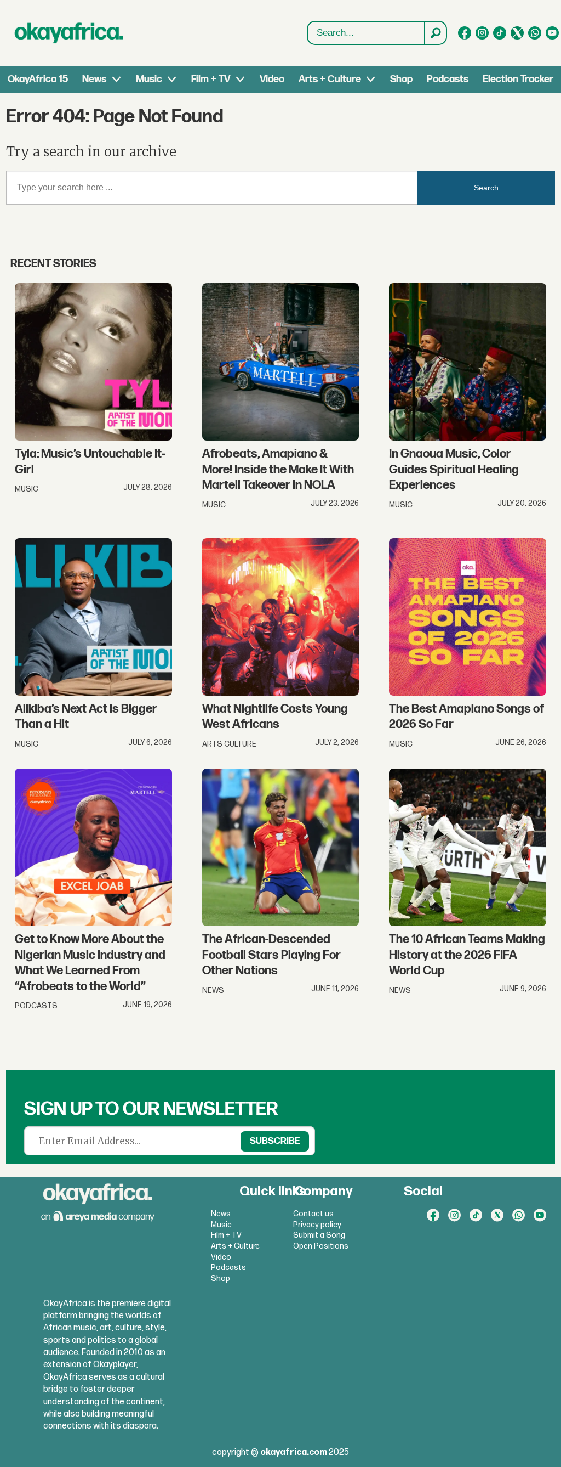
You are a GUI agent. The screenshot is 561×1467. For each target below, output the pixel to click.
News (94, 79)
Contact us (313, 1213)
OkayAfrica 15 (38, 79)
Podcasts (447, 79)
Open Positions (320, 1246)
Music (149, 79)
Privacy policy (317, 1224)
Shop (401, 79)
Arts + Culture (330, 79)
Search (486, 187)
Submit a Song (319, 1235)
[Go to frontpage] (69, 33)
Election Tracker (518, 79)
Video (272, 79)
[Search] (435, 33)
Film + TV (210, 79)
